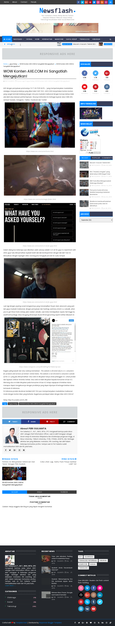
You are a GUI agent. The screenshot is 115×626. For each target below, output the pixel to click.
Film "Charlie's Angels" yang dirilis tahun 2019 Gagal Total (100, 173)
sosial (10, 602)
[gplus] (86, 2)
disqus (39, 492)
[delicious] (110, 622)
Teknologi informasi (88, 560)
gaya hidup (13, 64)
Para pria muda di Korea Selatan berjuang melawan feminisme (100, 192)
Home (6, 2)
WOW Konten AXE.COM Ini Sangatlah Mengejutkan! (37, 64)
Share (33, 422)
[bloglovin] (94, 2)
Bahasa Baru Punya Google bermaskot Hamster (62, 593)
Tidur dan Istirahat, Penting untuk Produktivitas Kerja (62, 557)
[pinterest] (90, 2)
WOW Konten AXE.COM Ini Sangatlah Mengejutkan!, (52, 81)
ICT (80, 557)
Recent (85, 158)
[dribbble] (98, 2)
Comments (107, 158)
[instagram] (106, 2)
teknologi (11, 606)
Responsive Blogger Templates (50, 623)
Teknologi (85, 39)
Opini (23, 45)
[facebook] (78, 2)
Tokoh (7, 45)
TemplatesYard (21, 623)
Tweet (15, 422)
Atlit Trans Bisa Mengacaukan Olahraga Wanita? (100, 182)
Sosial (29, 39)
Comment (71, 422)
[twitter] (82, 2)
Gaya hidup (71, 39)
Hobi (37, 39)
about (14, 2)
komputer (83, 564)
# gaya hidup (13, 404)
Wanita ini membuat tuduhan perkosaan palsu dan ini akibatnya (100, 203)
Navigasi (17, 39)
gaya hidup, (31, 81)
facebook (64, 492)
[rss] (102, 2)
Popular (96, 158)
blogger (15, 492)
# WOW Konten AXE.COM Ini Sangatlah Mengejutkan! (37, 404)
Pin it (52, 422)
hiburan (103, 560)
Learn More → (10, 585)
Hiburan (96, 39)
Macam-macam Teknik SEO (100, 163)
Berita (16, 45)
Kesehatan (47, 39)
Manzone (59, 39)
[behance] (102, 622)
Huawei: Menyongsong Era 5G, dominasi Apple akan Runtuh (62, 581)
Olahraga (11, 597)
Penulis (33, 2)
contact (24, 2)
